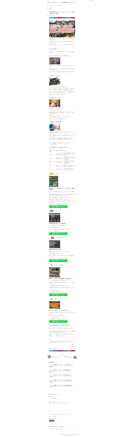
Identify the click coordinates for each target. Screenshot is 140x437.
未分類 (73, 344)
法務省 (53, 342)
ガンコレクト (52, 158)
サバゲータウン (52, 154)
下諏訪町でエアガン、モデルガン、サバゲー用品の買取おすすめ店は (62, 380)
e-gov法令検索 (57, 342)
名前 (50, 411)
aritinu (74, 346)
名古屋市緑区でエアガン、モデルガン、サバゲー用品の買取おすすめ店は (63, 364)
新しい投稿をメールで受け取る (52, 418)
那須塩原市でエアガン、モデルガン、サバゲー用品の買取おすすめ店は (62, 385)
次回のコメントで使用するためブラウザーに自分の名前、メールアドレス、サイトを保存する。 (61, 414)
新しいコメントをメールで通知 (52, 416)
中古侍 (51, 169)
